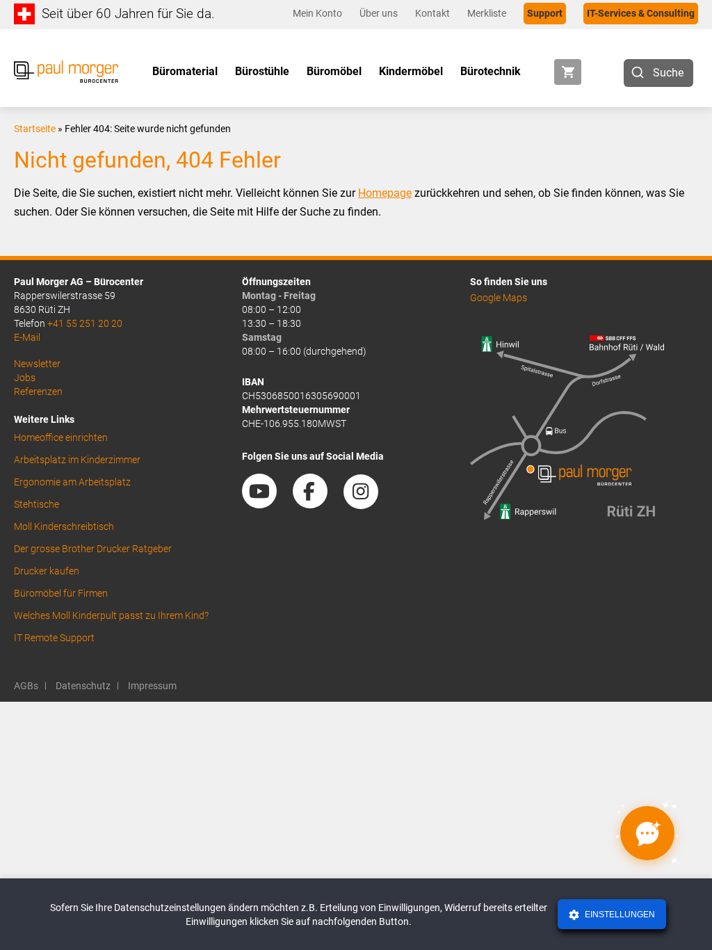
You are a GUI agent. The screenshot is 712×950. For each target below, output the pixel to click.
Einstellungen (619, 914)
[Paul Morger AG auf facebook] (317, 503)
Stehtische (36, 504)
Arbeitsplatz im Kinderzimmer (77, 459)
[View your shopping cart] (567, 72)
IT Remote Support (54, 637)
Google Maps (498, 297)
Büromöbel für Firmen (61, 593)
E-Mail (27, 337)
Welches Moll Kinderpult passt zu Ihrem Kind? (111, 615)
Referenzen (38, 391)
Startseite (35, 128)
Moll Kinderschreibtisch (64, 526)
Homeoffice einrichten (61, 437)
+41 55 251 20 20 (84, 323)
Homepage (385, 193)
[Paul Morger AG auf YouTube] (266, 503)
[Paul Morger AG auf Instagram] (367, 503)
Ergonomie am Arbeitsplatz (72, 482)
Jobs (24, 377)
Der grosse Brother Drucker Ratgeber (93, 548)
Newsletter (37, 363)
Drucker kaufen (46, 571)
